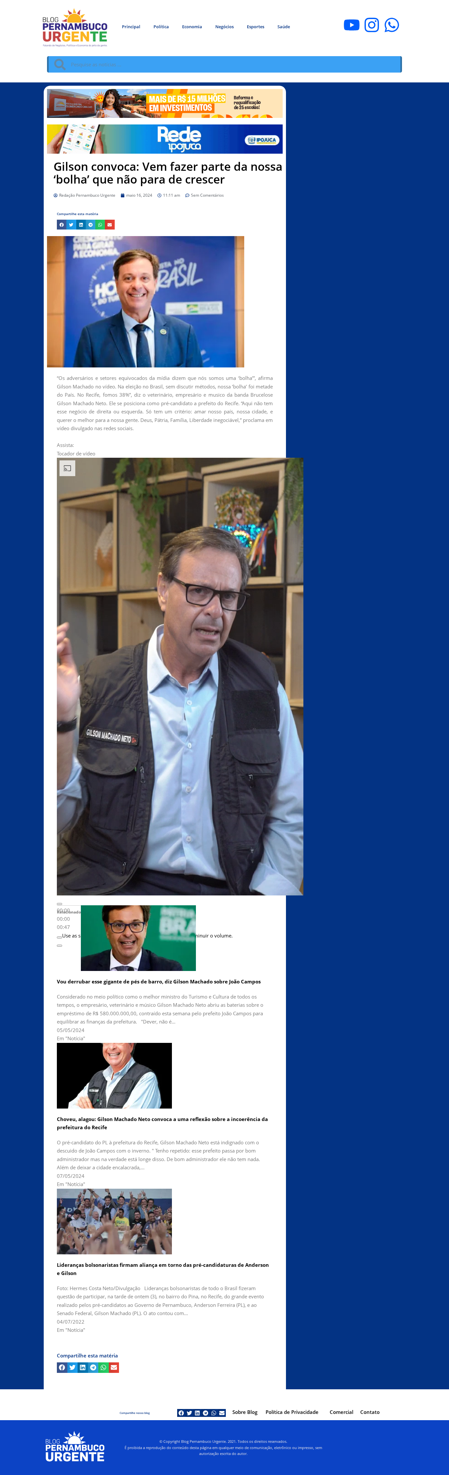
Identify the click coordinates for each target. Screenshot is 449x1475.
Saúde (283, 27)
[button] (61, 224)
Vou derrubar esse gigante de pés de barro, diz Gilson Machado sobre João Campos (159, 981)
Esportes (255, 27)
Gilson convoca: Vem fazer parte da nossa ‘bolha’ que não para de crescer (168, 173)
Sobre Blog (244, 1412)
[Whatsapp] (392, 25)
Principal (131, 27)
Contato (370, 1412)
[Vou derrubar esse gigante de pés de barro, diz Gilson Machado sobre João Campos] (138, 938)
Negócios (224, 27)
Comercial (341, 1412)
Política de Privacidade (292, 1412)
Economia (192, 27)
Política (161, 27)
